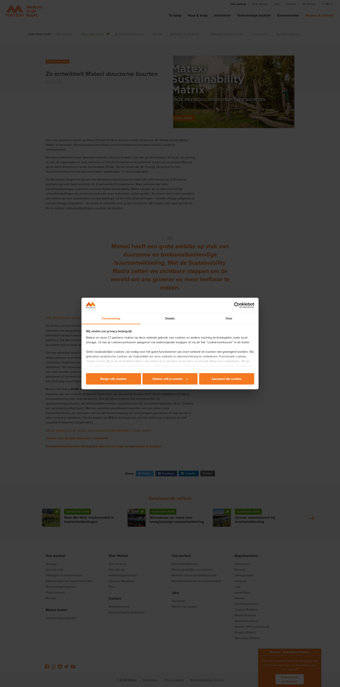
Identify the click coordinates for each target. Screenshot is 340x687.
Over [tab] (229, 318)
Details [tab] (170, 318)
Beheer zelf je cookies (168, 379)
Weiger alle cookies (113, 379)
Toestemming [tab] (111, 318)
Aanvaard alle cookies (227, 379)
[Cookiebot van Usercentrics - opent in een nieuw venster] (237, 305)
